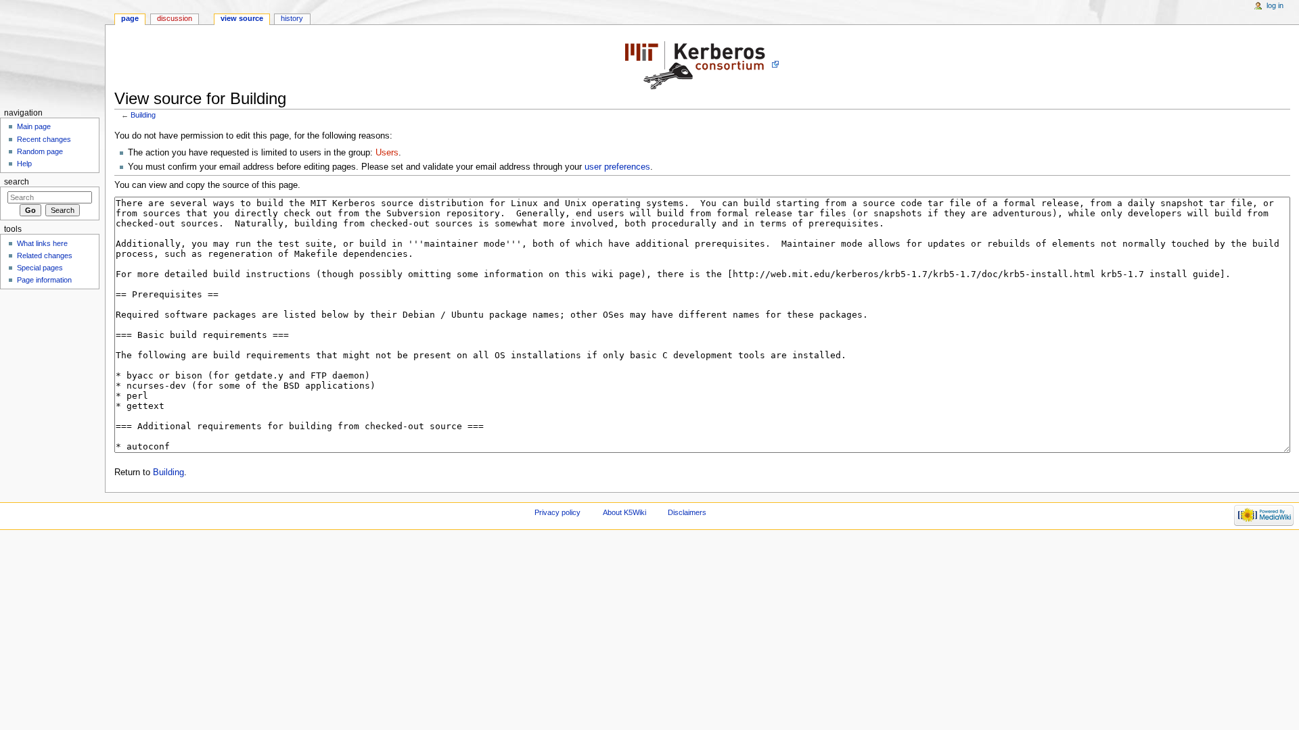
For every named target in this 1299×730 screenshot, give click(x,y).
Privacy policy (557, 512)
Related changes (44, 255)
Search (16, 182)
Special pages (40, 268)
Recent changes (44, 139)
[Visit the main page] (52, 52)
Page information (44, 280)
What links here (42, 243)
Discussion (174, 18)
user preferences (617, 167)
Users (386, 152)
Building (143, 115)
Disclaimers (687, 512)
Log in (1275, 5)
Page (130, 18)
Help (24, 164)
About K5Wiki (624, 512)
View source (242, 18)
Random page (40, 151)
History (292, 18)
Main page (34, 126)
